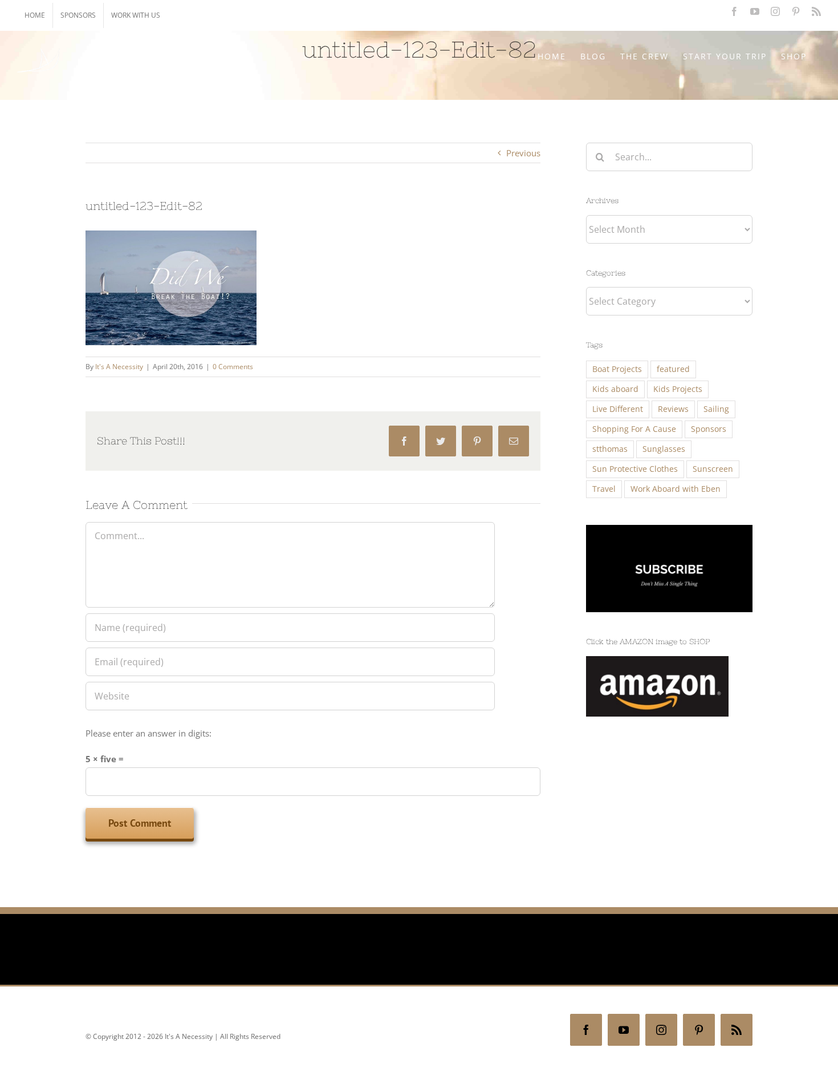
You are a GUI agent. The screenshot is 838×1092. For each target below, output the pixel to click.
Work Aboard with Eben (675, 489)
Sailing (716, 409)
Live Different (617, 409)
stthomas (610, 449)
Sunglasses (663, 449)
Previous (523, 153)
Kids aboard (615, 389)
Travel (604, 489)
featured (673, 369)
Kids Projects (677, 389)
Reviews (673, 409)
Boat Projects (617, 369)
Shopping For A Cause (634, 429)
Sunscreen (713, 469)
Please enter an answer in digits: (148, 733)
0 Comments (233, 366)
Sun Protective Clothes (635, 469)
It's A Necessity (119, 366)
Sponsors (708, 429)
